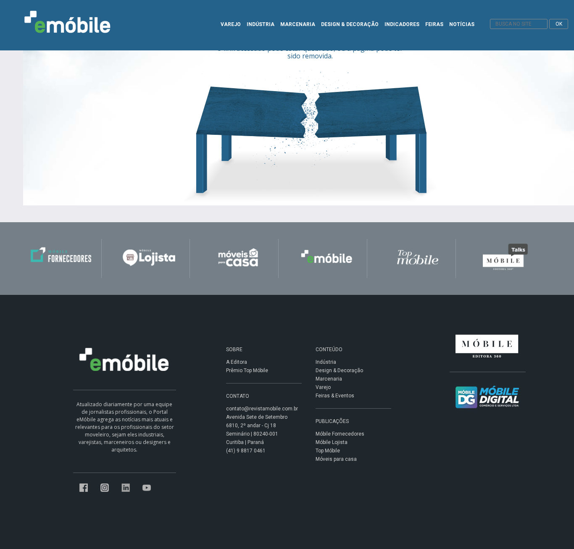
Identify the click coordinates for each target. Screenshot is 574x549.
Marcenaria (329, 379)
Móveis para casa (336, 459)
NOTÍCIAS (461, 24)
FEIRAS (434, 24)
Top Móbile (328, 451)
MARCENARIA (297, 24)
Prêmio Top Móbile (247, 370)
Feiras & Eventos (335, 396)
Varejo (323, 387)
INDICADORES (401, 24)
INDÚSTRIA (260, 24)
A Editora (236, 362)
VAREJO (231, 24)
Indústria (326, 362)
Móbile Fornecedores (340, 434)
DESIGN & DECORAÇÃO (350, 24)
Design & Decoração (339, 370)
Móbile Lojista (332, 442)
